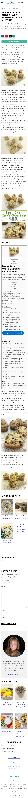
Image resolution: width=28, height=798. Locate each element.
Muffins (15, 8)
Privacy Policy (14, 766)
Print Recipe (14, 259)
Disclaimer (14, 769)
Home (3, 8)
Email (3, 617)
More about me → (14, 674)
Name (3, 610)
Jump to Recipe (15, 41)
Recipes (9, 8)
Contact (14, 780)
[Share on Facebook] (3, 36)
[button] (11, 261)
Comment (5, 586)
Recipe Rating (5, 580)
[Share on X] (10, 36)
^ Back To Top (14, 758)
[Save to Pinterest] (6, 36)
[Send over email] (14, 36)
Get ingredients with (9, 333)
